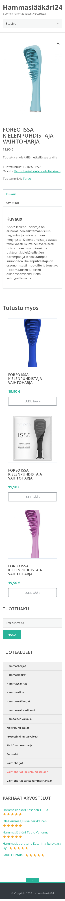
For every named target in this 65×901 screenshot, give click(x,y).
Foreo (27, 178)
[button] (58, 43)
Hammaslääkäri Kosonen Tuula (25, 810)
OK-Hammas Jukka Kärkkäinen (25, 821)
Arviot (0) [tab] (12, 203)
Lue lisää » (32, 401)
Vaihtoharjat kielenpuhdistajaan (37, 171)
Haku (12, 635)
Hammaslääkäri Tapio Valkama (26, 832)
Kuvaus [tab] (11, 194)
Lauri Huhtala (13, 855)
